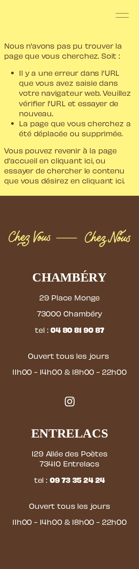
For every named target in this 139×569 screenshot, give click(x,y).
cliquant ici (72, 160)
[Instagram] (69, 401)
